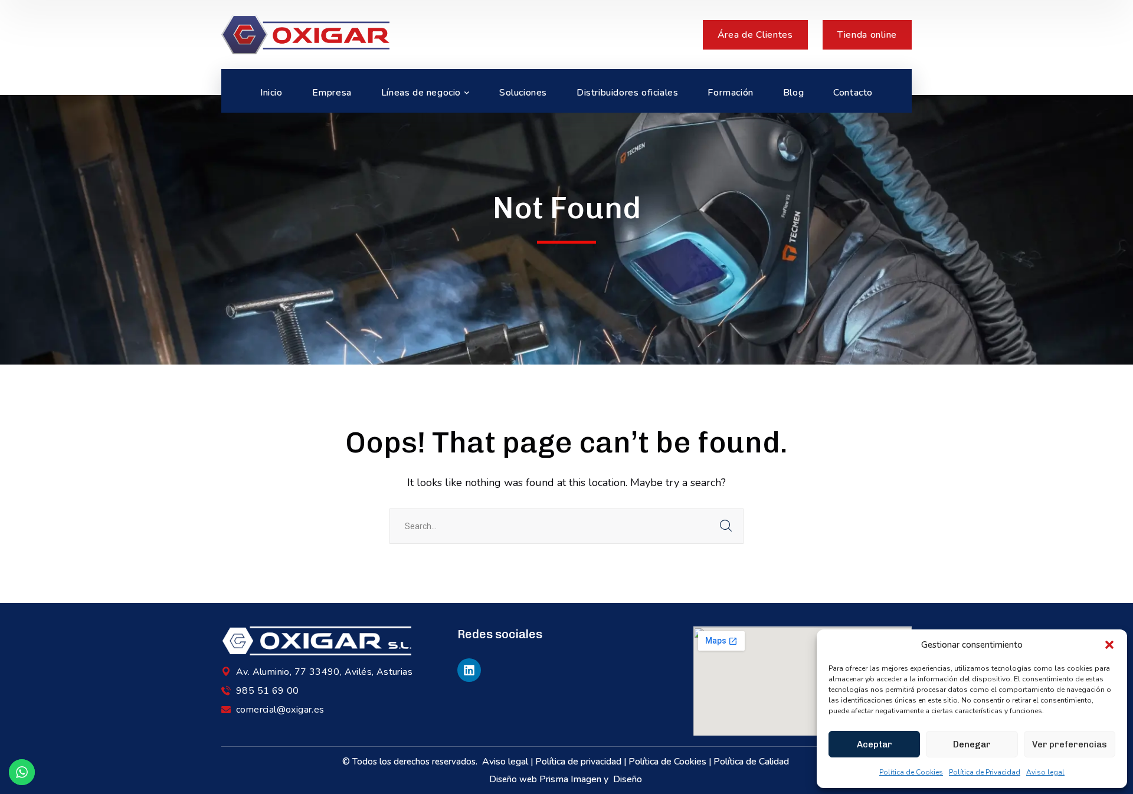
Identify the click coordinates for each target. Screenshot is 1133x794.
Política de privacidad (578, 761)
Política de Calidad (752, 761)
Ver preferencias (1069, 744)
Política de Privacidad (984, 772)
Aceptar (874, 744)
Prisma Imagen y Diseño (591, 779)
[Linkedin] (469, 670)
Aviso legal (1045, 772)
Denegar (972, 744)
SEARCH (725, 526)
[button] (1109, 645)
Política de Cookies (911, 772)
